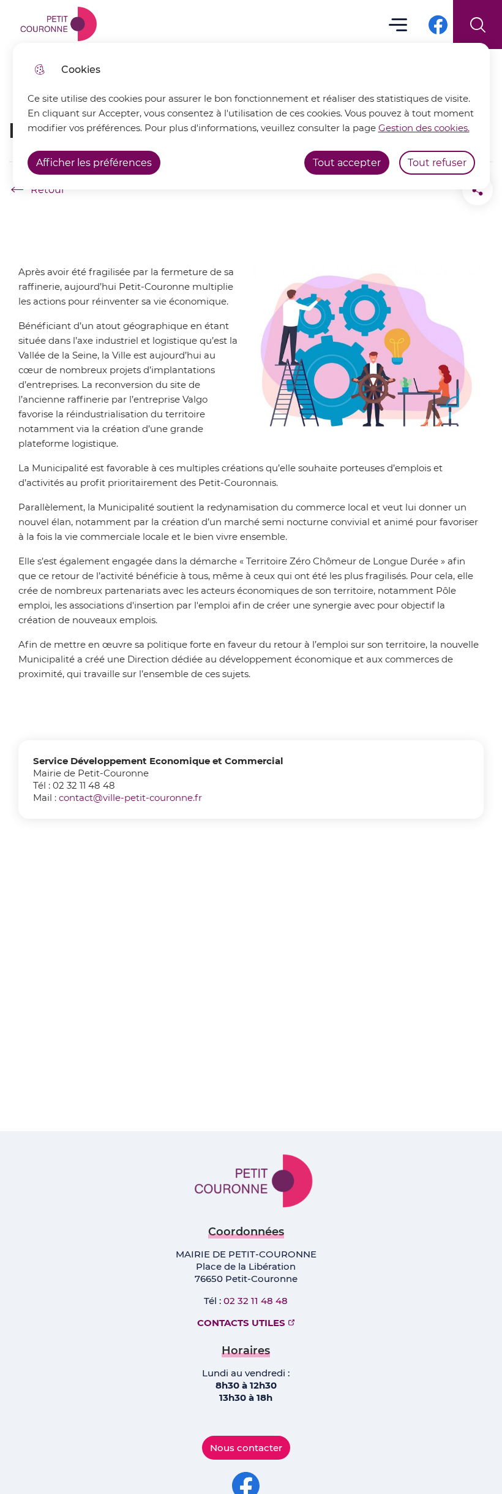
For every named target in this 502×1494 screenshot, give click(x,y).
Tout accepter (347, 163)
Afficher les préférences (94, 163)
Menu (398, 24)
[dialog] (251, 116)
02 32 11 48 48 (255, 1300)
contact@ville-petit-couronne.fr (130, 797)
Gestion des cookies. (424, 128)
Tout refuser (437, 163)
